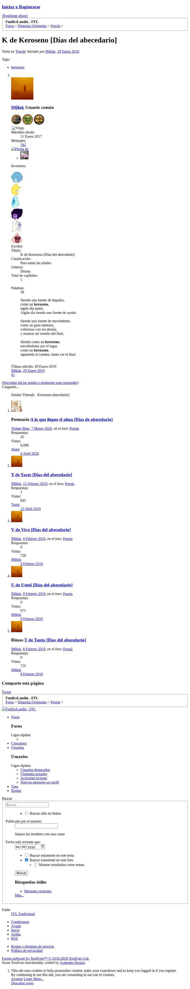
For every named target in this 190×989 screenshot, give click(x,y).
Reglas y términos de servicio (32, 946)
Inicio (15, 930)
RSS (14, 938)
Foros (15, 717)
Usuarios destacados (35, 770)
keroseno (17, 67)
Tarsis (15, 505)
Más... (19, 895)
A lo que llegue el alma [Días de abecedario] (71, 419)
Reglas (16, 791)
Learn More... (34, 979)
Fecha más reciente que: (23, 842)
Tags (14, 786)
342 (23, 145)
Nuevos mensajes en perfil (39, 782)
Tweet (6, 692)
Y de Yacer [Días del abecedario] (41, 474)
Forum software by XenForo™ (45, 958)
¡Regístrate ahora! (15, 16)
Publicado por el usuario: (24, 821)
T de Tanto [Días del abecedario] (55, 640)
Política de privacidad (27, 951)
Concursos (19, 743)
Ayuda (16, 926)
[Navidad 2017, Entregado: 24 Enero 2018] (27, 120)
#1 (13, 375)
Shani (15, 449)
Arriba (16, 934)
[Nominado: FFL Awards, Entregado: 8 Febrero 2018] (16, 120)
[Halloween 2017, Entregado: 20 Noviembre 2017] (39, 120)
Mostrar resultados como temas (61, 865)
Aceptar (17, 979)
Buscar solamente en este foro (51, 860)
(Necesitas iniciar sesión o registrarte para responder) (40, 383)
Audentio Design (72, 963)
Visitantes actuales (33, 774)
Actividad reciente (33, 778)
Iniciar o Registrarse (21, 6)
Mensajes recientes (37, 891)
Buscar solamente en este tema (51, 855)
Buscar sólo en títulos (45, 813)
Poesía (20, 51)
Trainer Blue (20, 428)
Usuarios (17, 747)
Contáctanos (20, 922)
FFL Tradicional (23, 914)
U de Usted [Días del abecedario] (42, 584)
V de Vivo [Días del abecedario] (41, 529)
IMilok (50, 51)
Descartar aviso (22, 983)
